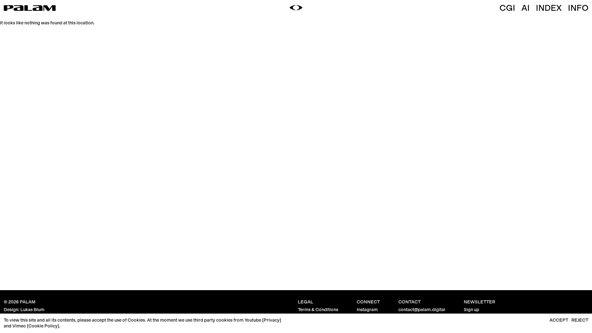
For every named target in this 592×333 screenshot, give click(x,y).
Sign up (471, 309)
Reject (579, 320)
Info (578, 8)
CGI (507, 8)
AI (525, 8)
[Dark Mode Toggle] (296, 8)
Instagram (367, 309)
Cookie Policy (43, 326)
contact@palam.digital (421, 309)
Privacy (272, 320)
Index (549, 8)
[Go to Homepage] (30, 8)
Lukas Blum (32, 309)
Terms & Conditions (318, 309)
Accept (558, 320)
